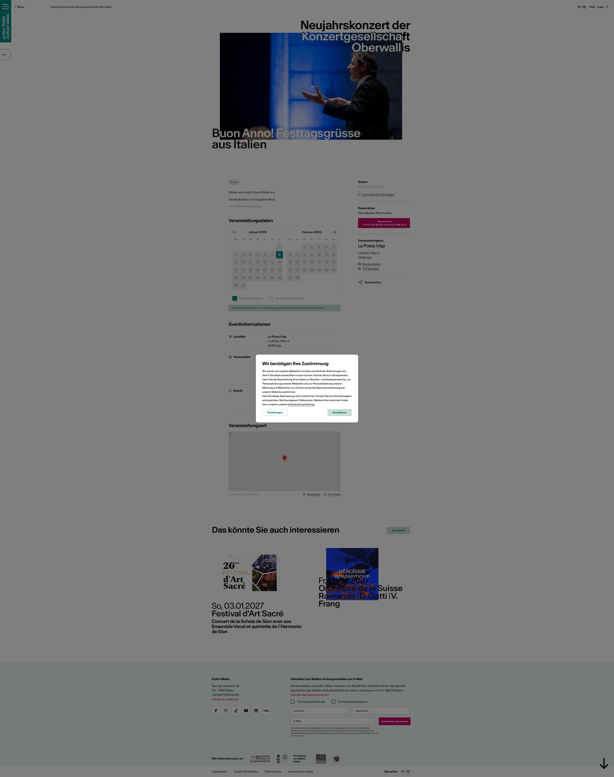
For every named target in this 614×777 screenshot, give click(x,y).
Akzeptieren (340, 412)
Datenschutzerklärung (301, 404)
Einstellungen (275, 412)
